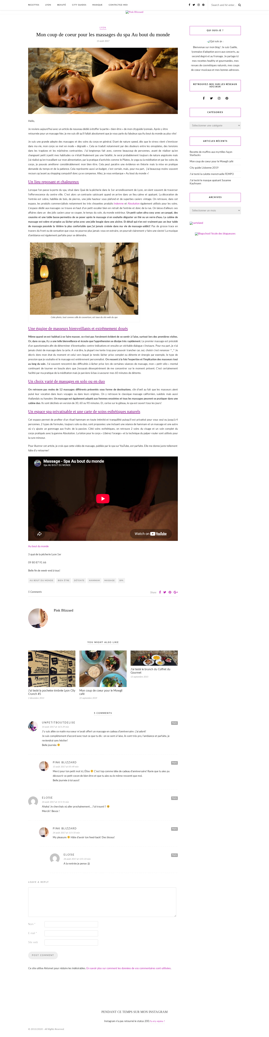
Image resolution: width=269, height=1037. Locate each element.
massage (109, 581)
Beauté (61, 5)
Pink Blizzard (63, 610)
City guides (79, 5)
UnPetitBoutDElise (58, 723)
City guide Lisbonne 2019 (204, 168)
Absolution (134, 204)
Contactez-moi (118, 5)
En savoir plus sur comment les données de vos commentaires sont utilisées (128, 968)
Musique (97, 5)
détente (79, 581)
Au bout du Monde (41, 581)
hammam (94, 581)
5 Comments (35, 592)
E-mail (32, 933)
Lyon (48, 5)
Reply (174, 723)
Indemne (119, 204)
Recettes (33, 5)
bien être (64, 581)
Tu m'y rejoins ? (157, 1021)
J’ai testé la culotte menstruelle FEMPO (212, 174)
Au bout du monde (38, 546)
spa (121, 581)
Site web (33, 942)
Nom (31, 924)
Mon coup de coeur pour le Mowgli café (211, 161)
